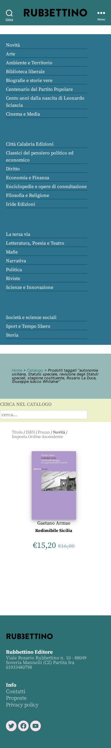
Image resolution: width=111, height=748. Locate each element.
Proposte (16, 698)
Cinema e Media (23, 114)
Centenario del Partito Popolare (39, 89)
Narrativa (16, 261)
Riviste (13, 278)
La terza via (18, 234)
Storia (12, 335)
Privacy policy (22, 704)
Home (17, 370)
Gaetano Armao (53, 523)
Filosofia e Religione (27, 195)
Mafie (12, 252)
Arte (10, 54)
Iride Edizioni (20, 204)
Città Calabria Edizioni (30, 144)
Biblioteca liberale (25, 72)
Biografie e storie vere (29, 80)
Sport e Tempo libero (28, 326)
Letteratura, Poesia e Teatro (35, 243)
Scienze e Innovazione (29, 287)
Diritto (13, 169)
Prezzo (44, 432)
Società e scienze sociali (31, 317)
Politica (14, 270)
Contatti (15, 691)
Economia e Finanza (27, 178)
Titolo (17, 432)
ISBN (30, 432)
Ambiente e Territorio (29, 63)
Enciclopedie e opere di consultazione (46, 187)
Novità (13, 45)
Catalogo (35, 370)
